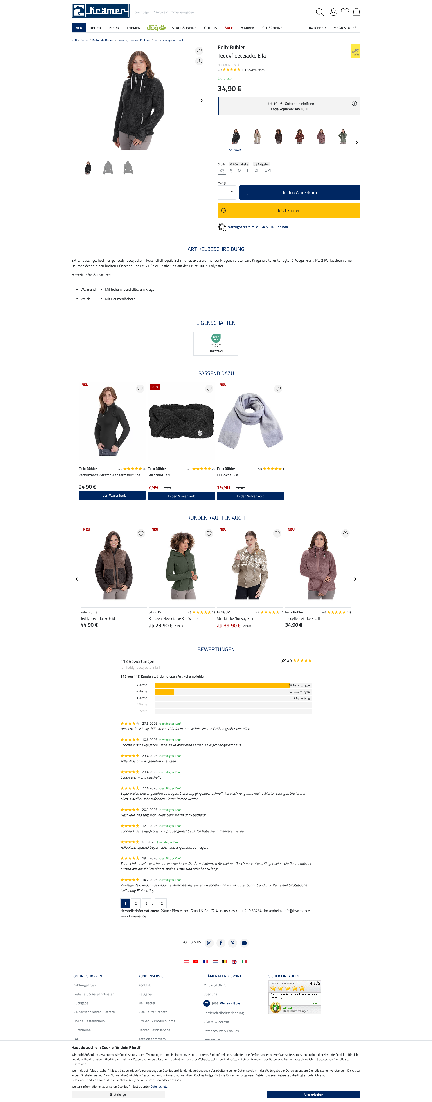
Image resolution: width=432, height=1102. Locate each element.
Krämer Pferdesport (222, 976)
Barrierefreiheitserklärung (223, 1013)
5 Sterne (141, 685)
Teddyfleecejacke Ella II (168, 40)
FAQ (76, 1039)
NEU (74, 40)
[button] (156, 27)
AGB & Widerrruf (216, 1022)
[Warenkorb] (356, 11)
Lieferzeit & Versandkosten (94, 994)
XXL (268, 170)
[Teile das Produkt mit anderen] (199, 61)
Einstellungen (118, 1094)
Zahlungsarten (84, 985)
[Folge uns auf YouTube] (244, 943)
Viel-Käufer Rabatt (152, 1012)
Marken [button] (248, 27)
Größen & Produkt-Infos (156, 1021)
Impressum (211, 1039)
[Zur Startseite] (101, 10)
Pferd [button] (114, 27)
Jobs (222, 1003)
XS (222, 170)
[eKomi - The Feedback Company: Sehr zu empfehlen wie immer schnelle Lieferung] (294, 997)
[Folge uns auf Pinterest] (232, 943)
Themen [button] (134, 27)
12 (161, 903)
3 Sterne (141, 698)
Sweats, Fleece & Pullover (134, 40)
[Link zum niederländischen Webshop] (216, 961)
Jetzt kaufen (289, 210)
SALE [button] (229, 27)
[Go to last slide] (77, 579)
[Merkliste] (345, 11)
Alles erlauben (313, 1094)
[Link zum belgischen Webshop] (225, 961)
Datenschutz (159, 1086)
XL (257, 170)
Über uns (210, 994)
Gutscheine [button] (272, 27)
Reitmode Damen (103, 40)
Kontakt (144, 985)
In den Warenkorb (112, 495)
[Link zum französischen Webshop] (206, 961)
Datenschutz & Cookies (221, 1030)
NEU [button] (78, 27)
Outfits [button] (210, 27)
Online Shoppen (87, 976)
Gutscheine (82, 1030)
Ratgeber (264, 164)
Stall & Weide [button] (184, 27)
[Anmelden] (334, 11)
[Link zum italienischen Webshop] (245, 961)
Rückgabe (80, 1003)
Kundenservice (151, 976)
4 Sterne (141, 691)
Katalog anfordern (152, 1039)
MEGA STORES (345, 27)
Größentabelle (239, 164)
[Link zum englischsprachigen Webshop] (235, 961)
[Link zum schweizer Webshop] (196, 961)
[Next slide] (201, 100)
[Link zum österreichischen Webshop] (187, 961)
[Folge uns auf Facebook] (220, 943)
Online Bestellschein (89, 1021)
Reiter (84, 40)
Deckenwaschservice (154, 1030)
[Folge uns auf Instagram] (209, 943)
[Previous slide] (75, 100)
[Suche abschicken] (321, 12)
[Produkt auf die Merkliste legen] (199, 51)
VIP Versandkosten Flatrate (94, 1012)
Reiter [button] (95, 27)
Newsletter (146, 1003)
